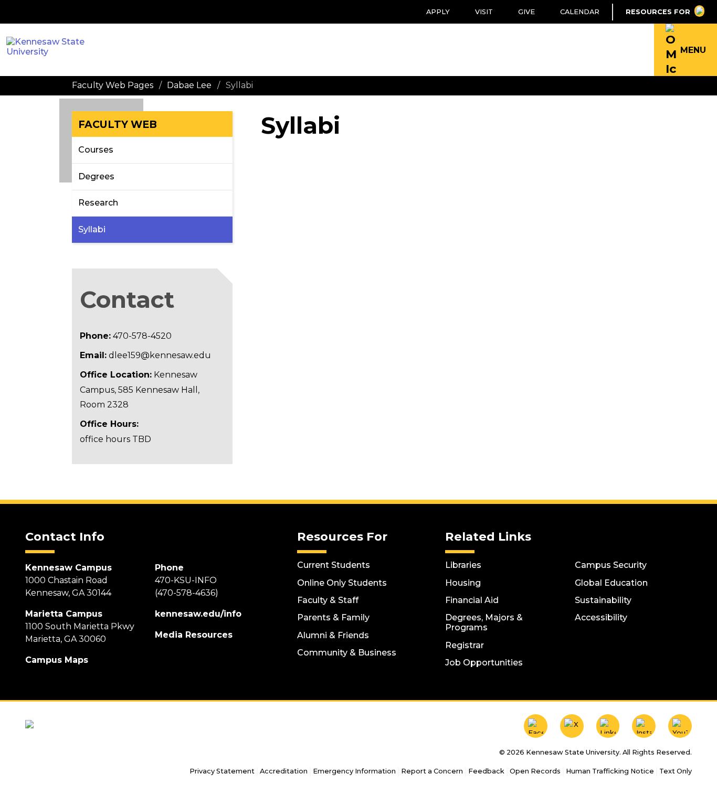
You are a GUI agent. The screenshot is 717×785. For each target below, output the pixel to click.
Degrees (96, 176)
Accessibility (601, 617)
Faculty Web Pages (112, 85)
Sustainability (603, 600)
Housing (463, 583)
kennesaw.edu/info (198, 614)
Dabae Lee (189, 85)
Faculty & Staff (327, 600)
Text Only (675, 771)
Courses (95, 150)
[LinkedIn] (608, 726)
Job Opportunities (484, 663)
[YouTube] (680, 726)
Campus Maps (56, 660)
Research (98, 203)
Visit (484, 12)
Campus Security (611, 565)
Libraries (463, 565)
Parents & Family (333, 617)
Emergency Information (354, 771)
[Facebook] (535, 726)
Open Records (535, 771)
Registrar (464, 645)
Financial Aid (472, 600)
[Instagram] (644, 726)
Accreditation (284, 771)
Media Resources (194, 635)
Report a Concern (432, 771)
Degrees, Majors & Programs (484, 622)
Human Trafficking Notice (610, 771)
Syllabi (92, 229)
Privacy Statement (222, 771)
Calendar (579, 12)
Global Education (611, 583)
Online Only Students (342, 583)
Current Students (333, 565)
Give (526, 12)
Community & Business (346, 653)
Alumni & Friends (333, 635)
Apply (438, 12)
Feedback (486, 771)
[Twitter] (572, 726)
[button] (685, 50)
